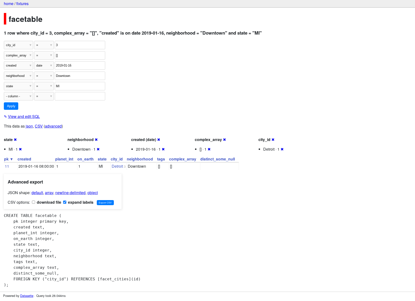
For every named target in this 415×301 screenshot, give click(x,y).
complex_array (182, 159)
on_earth (85, 159)
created (24, 159)
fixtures (22, 3)
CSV (39, 126)
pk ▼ (8, 159)
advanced (53, 126)
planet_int (64, 159)
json (29, 126)
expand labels (80, 202)
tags (161, 159)
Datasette (26, 295)
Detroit (117, 166)
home (8, 3)
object (92, 192)
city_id (117, 159)
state (102, 159)
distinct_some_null (217, 159)
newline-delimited (70, 192)
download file (48, 202)
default (37, 192)
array (49, 192)
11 (7, 166)
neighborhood (140, 159)
